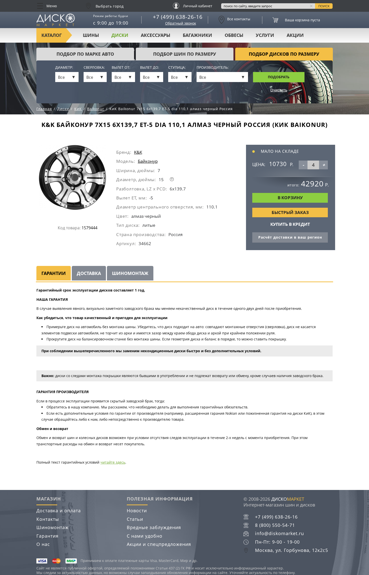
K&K (138, 152)
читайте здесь (112, 462)
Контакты (47, 519)
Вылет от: (121, 67)
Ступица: (177, 67)
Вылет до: (149, 67)
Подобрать (278, 77)
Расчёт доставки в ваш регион (290, 237)
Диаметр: (64, 67)
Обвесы (234, 35)
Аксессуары (155, 35)
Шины (91, 35)
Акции (295, 35)
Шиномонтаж (52, 527)
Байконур (148, 161)
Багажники (197, 35)
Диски (119, 35)
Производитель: (213, 67)
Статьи (135, 519)
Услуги (265, 35)
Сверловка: (94, 67)
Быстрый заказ (290, 212)
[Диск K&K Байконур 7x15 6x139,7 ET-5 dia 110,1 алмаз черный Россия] (77, 179)
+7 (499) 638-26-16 (178, 16)
